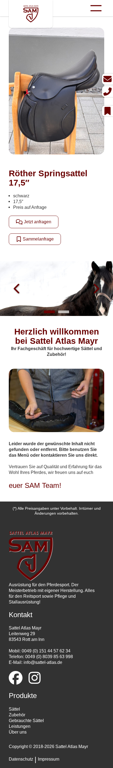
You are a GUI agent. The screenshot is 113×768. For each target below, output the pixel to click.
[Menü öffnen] (96, 8)
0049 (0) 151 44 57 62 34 (46, 650)
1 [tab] (49, 311)
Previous (17, 289)
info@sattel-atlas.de (43, 662)
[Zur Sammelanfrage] (107, 110)
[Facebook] (15, 678)
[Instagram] (34, 678)
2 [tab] (63, 311)
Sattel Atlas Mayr (71, 746)
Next (95, 289)
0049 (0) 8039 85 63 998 (49, 656)
